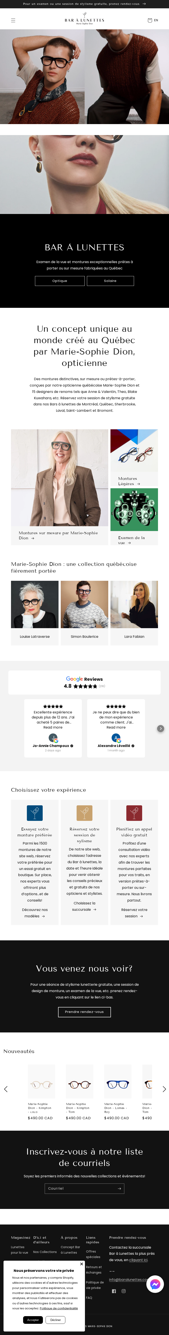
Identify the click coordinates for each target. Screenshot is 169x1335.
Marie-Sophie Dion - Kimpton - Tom (77, 1108)
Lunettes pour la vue (19, 1250)
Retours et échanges (94, 1270)
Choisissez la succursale (83, 906)
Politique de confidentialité (59, 1308)
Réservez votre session (134, 913)
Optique (59, 280)
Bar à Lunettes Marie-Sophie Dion (89, 1326)
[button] (13, 20)
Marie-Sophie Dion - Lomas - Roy (115, 1108)
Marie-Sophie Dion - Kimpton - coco (39, 1108)
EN (156, 20)
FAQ (89, 1298)
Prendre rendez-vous (84, 1011)
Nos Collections (45, 1252)
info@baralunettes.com (129, 1279)
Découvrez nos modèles (35, 913)
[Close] (81, 1264)
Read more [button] (52, 727)
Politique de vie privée (95, 1285)
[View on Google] (53, 737)
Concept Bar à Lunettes (70, 1250)
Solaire (110, 280)
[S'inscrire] (119, 1188)
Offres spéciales (93, 1254)
